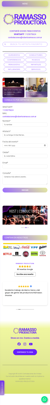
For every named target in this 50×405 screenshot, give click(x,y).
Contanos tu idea (25, 352)
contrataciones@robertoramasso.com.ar (25, 37)
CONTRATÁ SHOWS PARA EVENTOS (25, 31)
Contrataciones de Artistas (32, 374)
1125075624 (30, 34)
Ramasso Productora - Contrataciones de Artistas (25, 19)
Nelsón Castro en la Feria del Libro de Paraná (13, 92)
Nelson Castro (34, 94)
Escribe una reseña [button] (25, 274)
